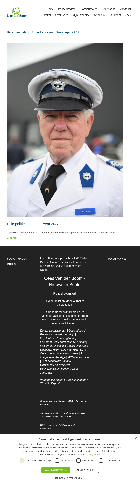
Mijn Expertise (81, 15)
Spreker (46, 15)
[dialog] (70, 459)
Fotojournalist (89, 8)
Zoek (128, 15)
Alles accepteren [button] (55, 470)
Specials (99, 15)
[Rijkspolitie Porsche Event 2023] (65, 129)
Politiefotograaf (67, 8)
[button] (107, 15)
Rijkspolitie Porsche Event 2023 (33, 224)
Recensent (108, 8)
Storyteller (125, 8)
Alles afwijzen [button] (86, 470)
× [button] (136, 438)
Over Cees (61, 15)
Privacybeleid (93, 454)
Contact (116, 15)
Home (50, 8)
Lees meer (12, 237)
